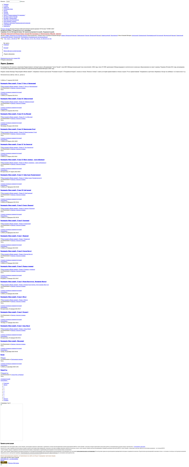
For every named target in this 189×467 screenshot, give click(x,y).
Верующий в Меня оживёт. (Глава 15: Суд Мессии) (16, 114)
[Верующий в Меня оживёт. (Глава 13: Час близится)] (17, 147)
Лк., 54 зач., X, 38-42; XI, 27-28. (43, 38)
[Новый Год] (4, 373)
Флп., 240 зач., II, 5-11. (27, 38)
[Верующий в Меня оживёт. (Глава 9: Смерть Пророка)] (18, 208)
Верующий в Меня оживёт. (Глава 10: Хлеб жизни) (16, 190)
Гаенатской (179, 35)
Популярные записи (10, 21)
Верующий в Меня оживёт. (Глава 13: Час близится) (16, 144)
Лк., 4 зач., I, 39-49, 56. (10, 38)
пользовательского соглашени (85, 451)
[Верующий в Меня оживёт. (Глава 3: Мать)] (14, 300)
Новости (6, 7)
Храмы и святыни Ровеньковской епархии (17, 23)
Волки (2, 355)
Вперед (6, 398)
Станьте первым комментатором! (11, 92)
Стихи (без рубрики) (17, 374)
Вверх (2, 460)
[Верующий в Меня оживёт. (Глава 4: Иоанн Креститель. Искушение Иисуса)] (25, 284)
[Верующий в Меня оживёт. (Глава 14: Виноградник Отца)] (19, 132)
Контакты (7, 26)
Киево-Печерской (66, 35)
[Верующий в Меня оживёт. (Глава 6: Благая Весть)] (17, 254)
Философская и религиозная (12, 51)
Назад (5, 385)
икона (58, 34)
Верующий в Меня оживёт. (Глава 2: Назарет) (14, 312)
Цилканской (142, 35)
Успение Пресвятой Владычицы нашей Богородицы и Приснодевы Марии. (28, 34)
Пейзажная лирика (17, 359)
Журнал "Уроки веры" (10, 18)
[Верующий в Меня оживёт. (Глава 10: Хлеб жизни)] (16, 193)
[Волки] (3, 358)
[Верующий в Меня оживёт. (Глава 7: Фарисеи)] (15, 239)
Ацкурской (135, 35)
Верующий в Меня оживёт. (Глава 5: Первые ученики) (17, 266)
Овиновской (80, 35)
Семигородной (105, 35)
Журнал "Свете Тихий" (11, 17)
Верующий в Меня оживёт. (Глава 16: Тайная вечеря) (17, 99)
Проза (5, 10)
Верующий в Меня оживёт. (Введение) (12, 341)
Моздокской (167, 35)
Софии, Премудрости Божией (13, 35)
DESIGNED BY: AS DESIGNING (9, 459)
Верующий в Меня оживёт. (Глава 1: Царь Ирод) (15, 326)
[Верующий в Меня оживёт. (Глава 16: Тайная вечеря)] (17, 102)
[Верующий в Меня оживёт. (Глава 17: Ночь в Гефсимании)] (19, 86)
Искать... (3, 1)
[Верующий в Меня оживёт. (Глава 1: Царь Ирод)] (16, 329)
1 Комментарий (5, 379)
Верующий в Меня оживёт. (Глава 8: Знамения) (15, 220)
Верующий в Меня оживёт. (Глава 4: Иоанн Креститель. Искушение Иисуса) (23, 282)
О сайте (6, 6)
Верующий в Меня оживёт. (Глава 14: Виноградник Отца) (18, 129)
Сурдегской (16, 37)
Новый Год (4, 370)
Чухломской (4, 37)
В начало (6, 383)
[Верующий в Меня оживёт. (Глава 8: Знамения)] (16, 223)
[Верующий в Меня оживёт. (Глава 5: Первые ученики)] (18, 269)
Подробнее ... (4, 94)
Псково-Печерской (90, 35)
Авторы (6, 13)
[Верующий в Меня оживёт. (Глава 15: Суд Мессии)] (16, 117)
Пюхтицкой (114, 35)
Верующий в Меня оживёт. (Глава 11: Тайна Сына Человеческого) (21, 175)
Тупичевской (24, 37)
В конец (6, 400)
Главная (6, 4)
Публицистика (8, 9)
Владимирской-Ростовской (155, 35)
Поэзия (6, 12)
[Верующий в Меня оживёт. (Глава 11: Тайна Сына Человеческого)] (21, 178)
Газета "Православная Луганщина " (14, 15)
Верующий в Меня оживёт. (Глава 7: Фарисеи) (15, 236)
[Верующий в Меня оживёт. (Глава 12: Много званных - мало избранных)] (23, 162)
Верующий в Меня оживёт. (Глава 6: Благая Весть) (16, 251)
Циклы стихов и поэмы (18, 88)
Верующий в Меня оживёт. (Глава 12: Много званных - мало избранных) (22, 160)
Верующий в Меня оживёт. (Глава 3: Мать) (13, 297)
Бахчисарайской (42, 37)
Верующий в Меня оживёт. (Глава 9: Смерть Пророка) (17, 205)
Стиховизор (7, 24)
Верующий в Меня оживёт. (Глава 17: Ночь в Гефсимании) (18, 83)
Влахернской (33, 37)
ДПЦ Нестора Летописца (11, 20)
